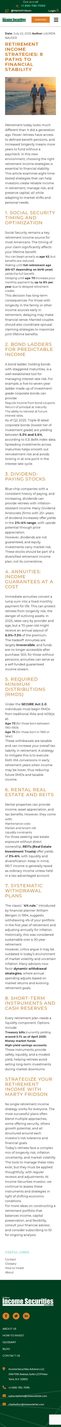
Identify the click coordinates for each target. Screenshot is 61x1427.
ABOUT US (9, 1328)
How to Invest (14, 1268)
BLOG (6, 1348)
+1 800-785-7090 (32, 5)
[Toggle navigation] (56, 19)
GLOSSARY (9, 1342)
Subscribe (40, 19)
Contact (10, 1259)
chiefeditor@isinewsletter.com (26, 1404)
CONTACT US (11, 1355)
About (9, 1272)
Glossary (10, 1263)
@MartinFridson (20, 10)
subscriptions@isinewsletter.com (27, 1395)
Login (52, 10)
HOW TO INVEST (13, 1335)
